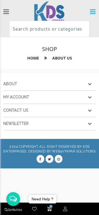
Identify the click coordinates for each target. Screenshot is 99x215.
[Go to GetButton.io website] (13, 209)
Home (33, 58)
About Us (62, 58)
